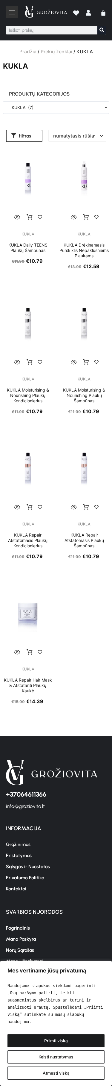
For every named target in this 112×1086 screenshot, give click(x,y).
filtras (25, 136)
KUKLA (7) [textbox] (20, 107)
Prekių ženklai (56, 52)
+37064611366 (26, 794)
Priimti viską (56, 1040)
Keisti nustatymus (56, 1056)
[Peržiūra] (17, 217)
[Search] (101, 30)
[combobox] (56, 107)
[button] (24, 136)
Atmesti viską (56, 1073)
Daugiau (29, 217)
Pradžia (27, 52)
